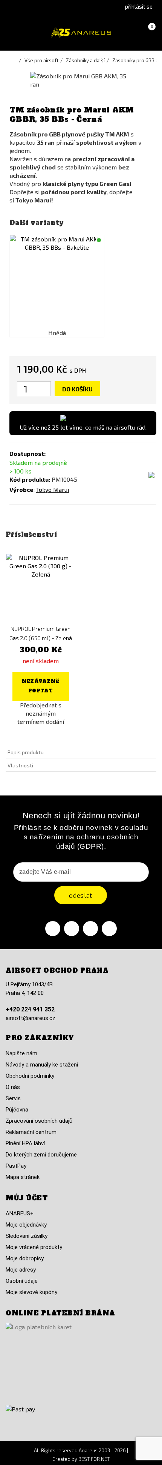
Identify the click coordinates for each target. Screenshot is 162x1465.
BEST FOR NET (94, 1459)
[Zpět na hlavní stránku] (15, 60)
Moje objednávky (26, 1224)
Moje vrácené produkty (34, 1247)
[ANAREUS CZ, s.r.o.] (81, 32)
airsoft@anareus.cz (30, 1018)
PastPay (16, 1165)
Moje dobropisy (25, 1258)
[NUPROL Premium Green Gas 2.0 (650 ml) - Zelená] (40, 588)
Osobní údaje (22, 1281)
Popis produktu (26, 752)
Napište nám (21, 1053)
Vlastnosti (20, 765)
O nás (13, 1087)
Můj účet (26, 1198)
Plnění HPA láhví (25, 1143)
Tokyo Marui (52, 489)
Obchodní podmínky (30, 1076)
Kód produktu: (29, 479)
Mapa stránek (23, 1177)
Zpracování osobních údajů (39, 1120)
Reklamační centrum (31, 1132)
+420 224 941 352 (30, 1009)
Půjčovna (17, 1109)
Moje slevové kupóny (31, 1292)
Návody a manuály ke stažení (42, 1064)
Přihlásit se (139, 6)
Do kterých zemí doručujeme (41, 1154)
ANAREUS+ (20, 1213)
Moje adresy (21, 1269)
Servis (13, 1098)
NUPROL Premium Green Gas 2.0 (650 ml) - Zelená (40, 633)
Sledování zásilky (26, 1236)
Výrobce (21, 489)
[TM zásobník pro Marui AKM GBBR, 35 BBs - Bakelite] (57, 282)
